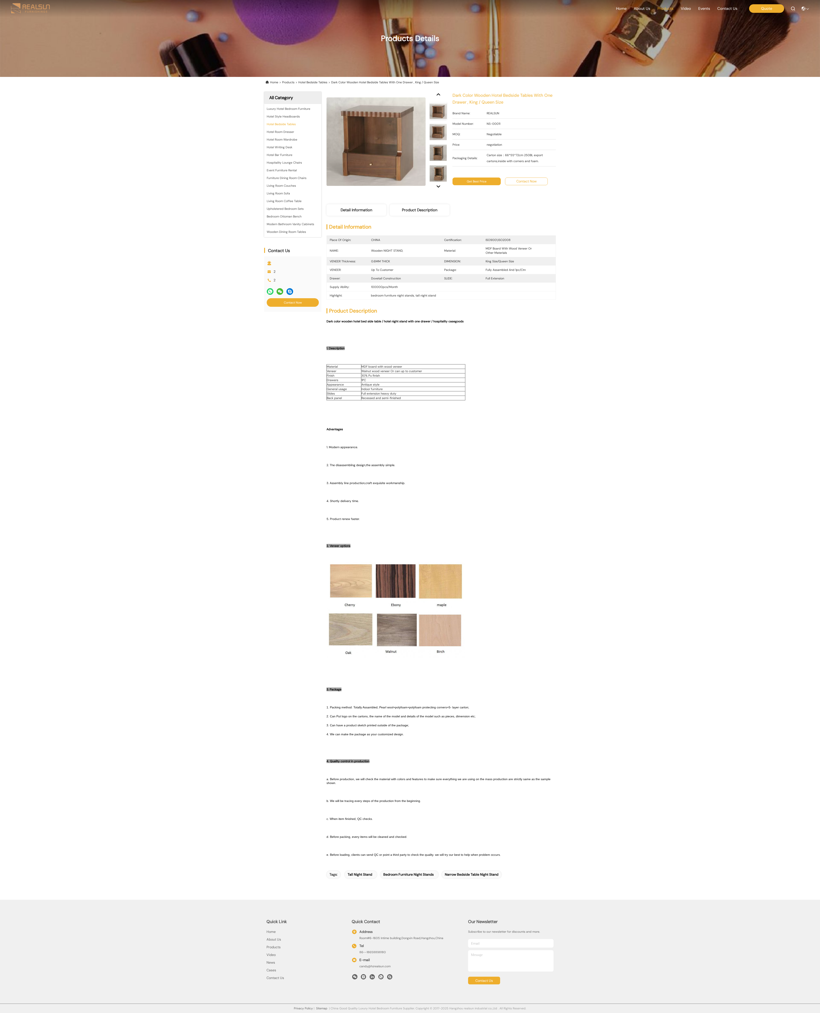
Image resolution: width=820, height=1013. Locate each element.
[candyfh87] (390, 978)
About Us (273, 939)
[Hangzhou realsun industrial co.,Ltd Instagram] (363, 978)
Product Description (419, 210)
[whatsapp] (270, 291)
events (704, 8)
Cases (271, 970)
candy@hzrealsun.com (375, 966)
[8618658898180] (381, 978)
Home (621, 8)
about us (642, 8)
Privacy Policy (303, 1008)
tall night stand (360, 874)
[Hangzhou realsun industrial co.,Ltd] (30, 8)
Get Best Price (476, 181)
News (270, 962)
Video (271, 955)
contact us (727, 8)
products (665, 8)
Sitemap (321, 1008)
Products (288, 82)
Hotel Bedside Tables (312, 82)
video (686, 8)
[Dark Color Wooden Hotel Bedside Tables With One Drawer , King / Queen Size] (376, 141)
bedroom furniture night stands (408, 874)
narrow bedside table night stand (471, 874)
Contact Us (275, 978)
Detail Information (356, 210)
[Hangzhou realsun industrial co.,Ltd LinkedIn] (372, 978)
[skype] (290, 291)
